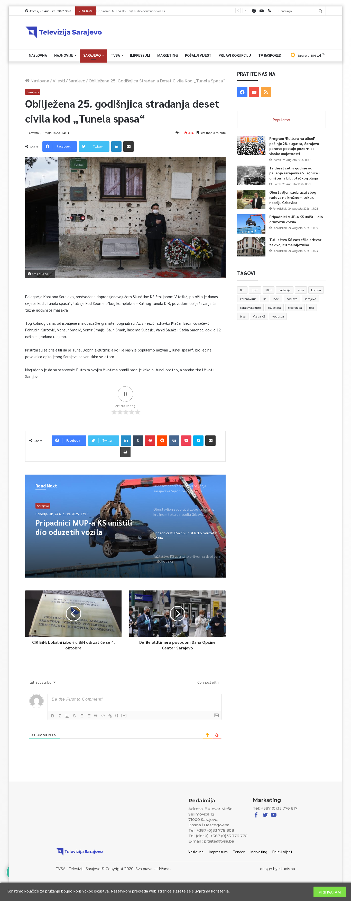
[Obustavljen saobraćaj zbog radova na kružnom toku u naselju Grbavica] (251, 199)
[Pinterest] (150, 440)
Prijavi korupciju (235, 55)
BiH (242, 290)
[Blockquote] (95, 716)
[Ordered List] (81, 716)
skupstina (274, 307)
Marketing (167, 55)
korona (316, 290)
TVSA (115, 55)
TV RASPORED (269, 55)
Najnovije (63, 55)
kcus (301, 290)
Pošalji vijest (198, 55)
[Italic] (59, 716)
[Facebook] (254, 10)
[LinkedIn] (116, 146)
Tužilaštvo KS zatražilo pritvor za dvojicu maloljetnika (89, 527)
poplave (292, 299)
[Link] (110, 716)
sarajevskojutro (250, 307)
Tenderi (239, 851)
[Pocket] (186, 440)
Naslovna (38, 55)
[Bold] (52, 716)
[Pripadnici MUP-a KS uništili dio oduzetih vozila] (251, 224)
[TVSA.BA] (63, 32)
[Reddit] (162, 440)
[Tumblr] (138, 440)
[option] (125, 526)
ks (264, 299)
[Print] (125, 452)
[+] (124, 715)
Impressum (140, 55)
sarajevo (310, 299)
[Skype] (198, 440)
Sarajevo (92, 55)
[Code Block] (103, 716)
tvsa (243, 316)
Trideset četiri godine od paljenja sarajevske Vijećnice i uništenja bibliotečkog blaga (294, 173)
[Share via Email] (128, 146)
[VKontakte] (174, 440)
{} (117, 715)
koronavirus (248, 299)
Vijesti (59, 80)
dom (255, 290)
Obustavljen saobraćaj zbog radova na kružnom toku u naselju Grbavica (292, 197)
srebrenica (295, 307)
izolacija (285, 290)
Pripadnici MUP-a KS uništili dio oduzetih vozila (132, 11)
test (311, 307)
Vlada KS (259, 316)
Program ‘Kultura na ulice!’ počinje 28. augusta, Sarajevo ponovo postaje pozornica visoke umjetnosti (294, 146)
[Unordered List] (88, 716)
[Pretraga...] (320, 10)
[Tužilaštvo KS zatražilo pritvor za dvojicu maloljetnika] (251, 246)
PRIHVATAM (330, 892)
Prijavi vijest (282, 851)
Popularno (281, 119)
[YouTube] (261, 10)
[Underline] (67, 716)
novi (276, 299)
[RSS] (269, 10)
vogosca (278, 316)
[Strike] (74, 716)
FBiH (268, 290)
